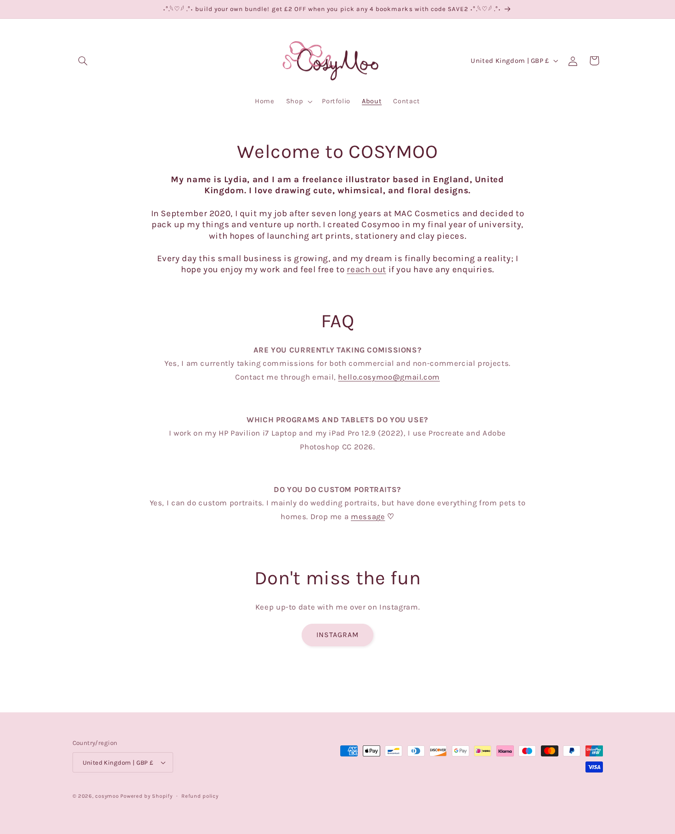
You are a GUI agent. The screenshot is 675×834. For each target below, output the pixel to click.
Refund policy (200, 796)
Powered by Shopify (146, 796)
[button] (83, 60)
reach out (366, 269)
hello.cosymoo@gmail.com (389, 377)
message (368, 516)
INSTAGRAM (337, 635)
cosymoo (106, 796)
